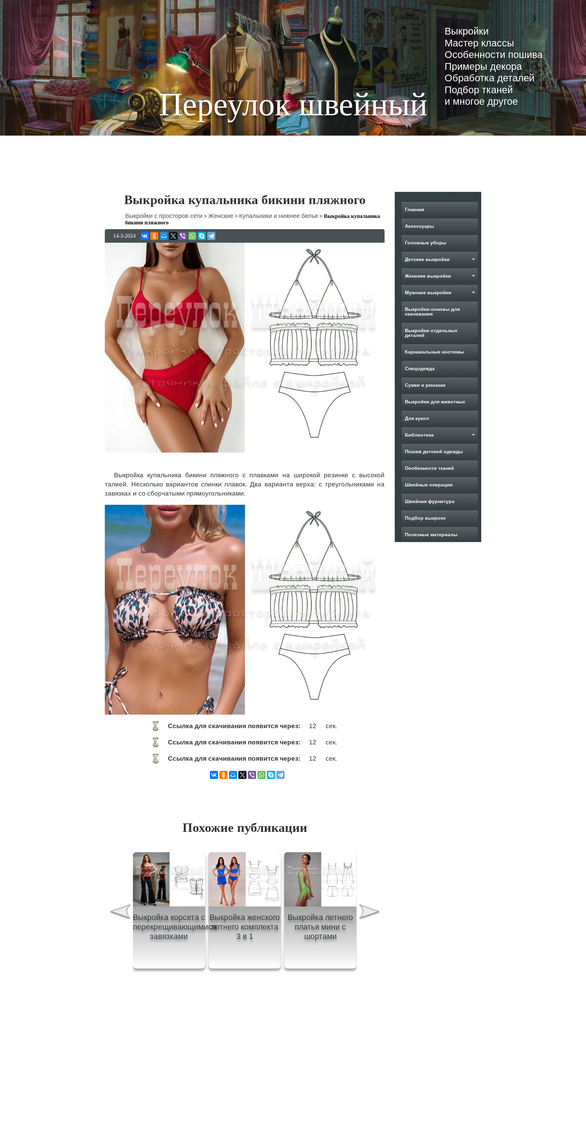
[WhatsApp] (192, 236)
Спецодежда (420, 368)
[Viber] (183, 236)
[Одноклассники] (154, 236)
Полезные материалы (431, 534)
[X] (173, 236)
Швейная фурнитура (429, 501)
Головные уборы (425, 242)
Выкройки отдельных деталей (431, 333)
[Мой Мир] (164, 236)
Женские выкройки (428, 276)
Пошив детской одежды (434, 451)
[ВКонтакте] (145, 236)
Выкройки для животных (435, 401)
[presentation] (120, 912)
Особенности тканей (429, 468)
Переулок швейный (293, 104)
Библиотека (419, 435)
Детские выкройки (427, 259)
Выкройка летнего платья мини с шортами (320, 926)
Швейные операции (429, 484)
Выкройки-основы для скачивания (432, 311)
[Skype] (202, 236)
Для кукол (417, 418)
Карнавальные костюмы (434, 352)
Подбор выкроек (425, 518)
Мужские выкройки (428, 292)
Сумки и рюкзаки (425, 385)
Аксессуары (419, 226)
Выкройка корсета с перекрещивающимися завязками (174, 926)
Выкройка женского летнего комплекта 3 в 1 (245, 926)
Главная (414, 209)
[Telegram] (211, 236)
